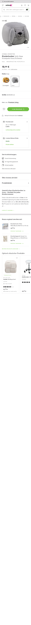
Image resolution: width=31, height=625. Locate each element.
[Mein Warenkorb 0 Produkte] (28, 5)
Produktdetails (7, 183)
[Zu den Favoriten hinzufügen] (4, 109)
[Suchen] (4, 10)
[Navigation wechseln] (3, 5)
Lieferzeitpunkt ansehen (13, 130)
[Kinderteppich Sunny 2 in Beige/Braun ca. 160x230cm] (5, 238)
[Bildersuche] (27, 10)
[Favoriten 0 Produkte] (25, 5)
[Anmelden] (21, 5)
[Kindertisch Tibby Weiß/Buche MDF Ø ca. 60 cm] (5, 226)
